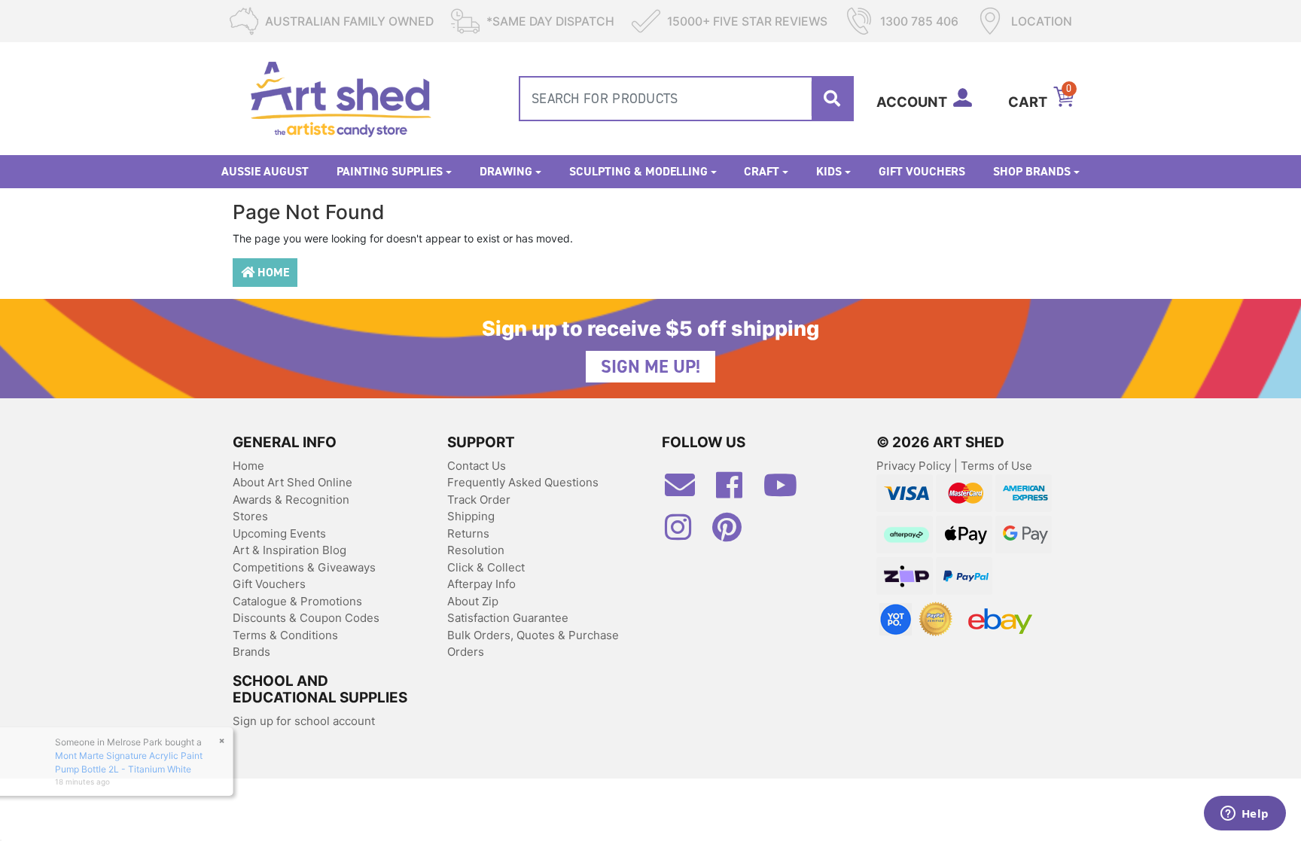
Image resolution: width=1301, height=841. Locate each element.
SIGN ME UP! (650, 367)
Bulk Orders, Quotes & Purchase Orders (533, 644)
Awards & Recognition (291, 499)
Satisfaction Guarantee (507, 618)
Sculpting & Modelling (638, 171)
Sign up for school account (304, 721)
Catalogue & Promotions (297, 601)
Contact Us (476, 466)
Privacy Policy (915, 466)
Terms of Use (996, 466)
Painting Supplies (390, 171)
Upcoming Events (279, 533)
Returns (468, 533)
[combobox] (686, 98)
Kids (829, 171)
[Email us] (687, 491)
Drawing (506, 171)
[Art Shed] (341, 97)
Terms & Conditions (285, 635)
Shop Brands (1032, 171)
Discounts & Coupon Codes (306, 618)
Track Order (478, 499)
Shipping (471, 516)
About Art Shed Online (292, 482)
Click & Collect (486, 567)
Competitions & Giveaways (304, 567)
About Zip (472, 601)
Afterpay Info (481, 584)
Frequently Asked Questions (523, 482)
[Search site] (832, 99)
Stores (250, 516)
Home (271, 272)
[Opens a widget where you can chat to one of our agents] (1244, 814)
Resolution (475, 550)
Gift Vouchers (922, 171)
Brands (251, 651)
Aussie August (265, 171)
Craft (761, 171)
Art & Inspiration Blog (289, 550)
